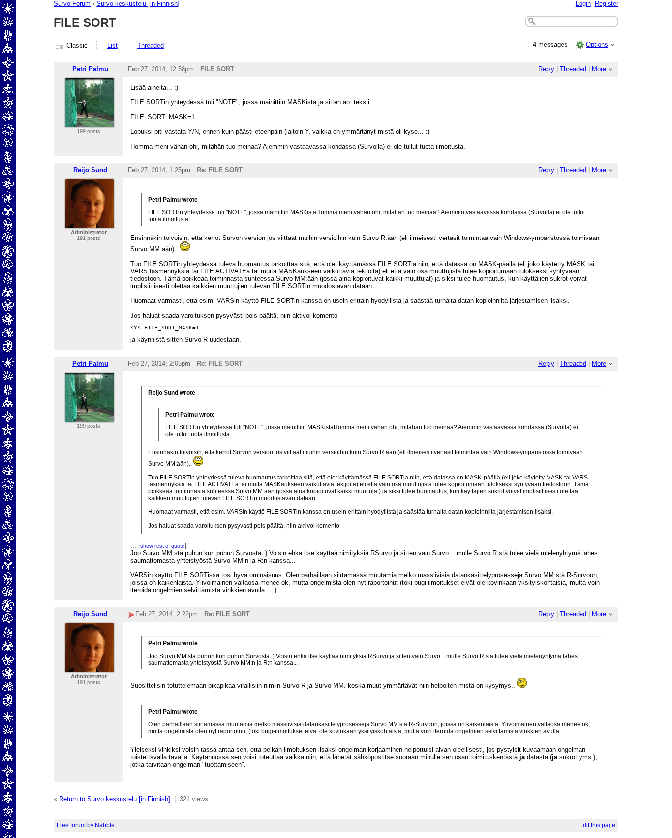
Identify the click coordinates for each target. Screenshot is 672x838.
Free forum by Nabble (86, 825)
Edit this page (597, 825)
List (112, 45)
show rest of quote (162, 546)
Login (583, 3)
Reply (546, 69)
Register (606, 3)
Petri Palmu (90, 69)
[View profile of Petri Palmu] (89, 122)
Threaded (150, 45)
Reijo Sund (90, 170)
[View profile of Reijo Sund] (89, 223)
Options (597, 44)
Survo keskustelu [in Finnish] (138, 3)
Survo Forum (72, 3)
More (599, 69)
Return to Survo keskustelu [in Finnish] (114, 799)
